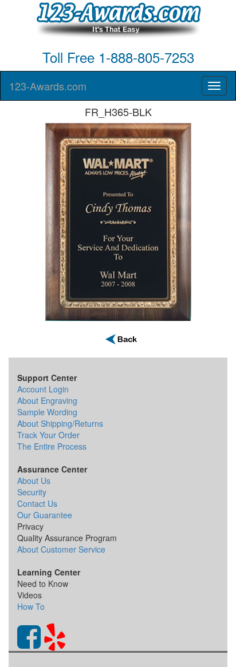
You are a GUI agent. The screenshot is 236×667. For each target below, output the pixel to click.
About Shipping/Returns (60, 423)
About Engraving (47, 400)
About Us (33, 480)
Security (31, 492)
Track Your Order (48, 434)
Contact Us (37, 503)
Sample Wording (47, 412)
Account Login (43, 389)
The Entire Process (51, 446)
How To (31, 606)
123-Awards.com (47, 85)
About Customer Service (61, 549)
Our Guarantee (44, 515)
